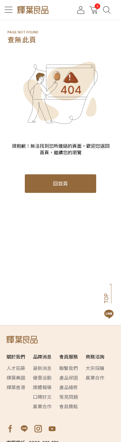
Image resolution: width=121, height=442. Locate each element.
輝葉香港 (16, 387)
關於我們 (16, 357)
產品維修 (68, 387)
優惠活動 (42, 378)
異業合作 (42, 407)
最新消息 (42, 368)
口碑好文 (42, 397)
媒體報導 (42, 387)
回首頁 (60, 184)
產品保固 (68, 378)
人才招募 (16, 368)
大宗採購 (95, 368)
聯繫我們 (68, 368)
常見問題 (68, 397)
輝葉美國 (16, 378)
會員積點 (68, 407)
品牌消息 (42, 357)
